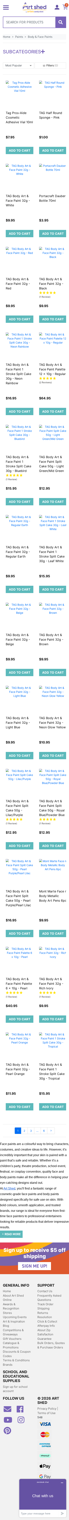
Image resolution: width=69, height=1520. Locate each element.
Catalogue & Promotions (11, 1345)
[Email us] (9, 1410)
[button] (18, 65)
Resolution (44, 1317)
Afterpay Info (46, 1326)
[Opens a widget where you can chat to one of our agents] (43, 1498)
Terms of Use (46, 1413)
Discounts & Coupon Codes (17, 1354)
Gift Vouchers (12, 1339)
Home (7, 1291)
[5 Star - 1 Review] (53, 293)
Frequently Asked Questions (49, 1298)
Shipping (43, 1308)
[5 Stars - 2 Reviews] (53, 378)
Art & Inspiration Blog (14, 1324)
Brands (7, 1364)
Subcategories (22, 52)
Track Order (45, 1304)
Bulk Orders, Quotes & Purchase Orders (51, 1345)
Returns (42, 1313)
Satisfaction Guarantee (45, 1336)
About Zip (43, 1330)
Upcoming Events (15, 1317)
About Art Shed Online (13, 1298)
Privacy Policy (47, 1408)
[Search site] (60, 22)
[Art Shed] (34, 7)
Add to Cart (19, 150)
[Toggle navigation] (6, 7)
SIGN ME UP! (34, 1266)
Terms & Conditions (16, 1360)
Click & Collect (47, 1321)
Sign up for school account (15, 1389)
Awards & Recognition (11, 1306)
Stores (7, 1313)
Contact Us (44, 1291)
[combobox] (34, 22)
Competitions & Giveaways (13, 1332)
